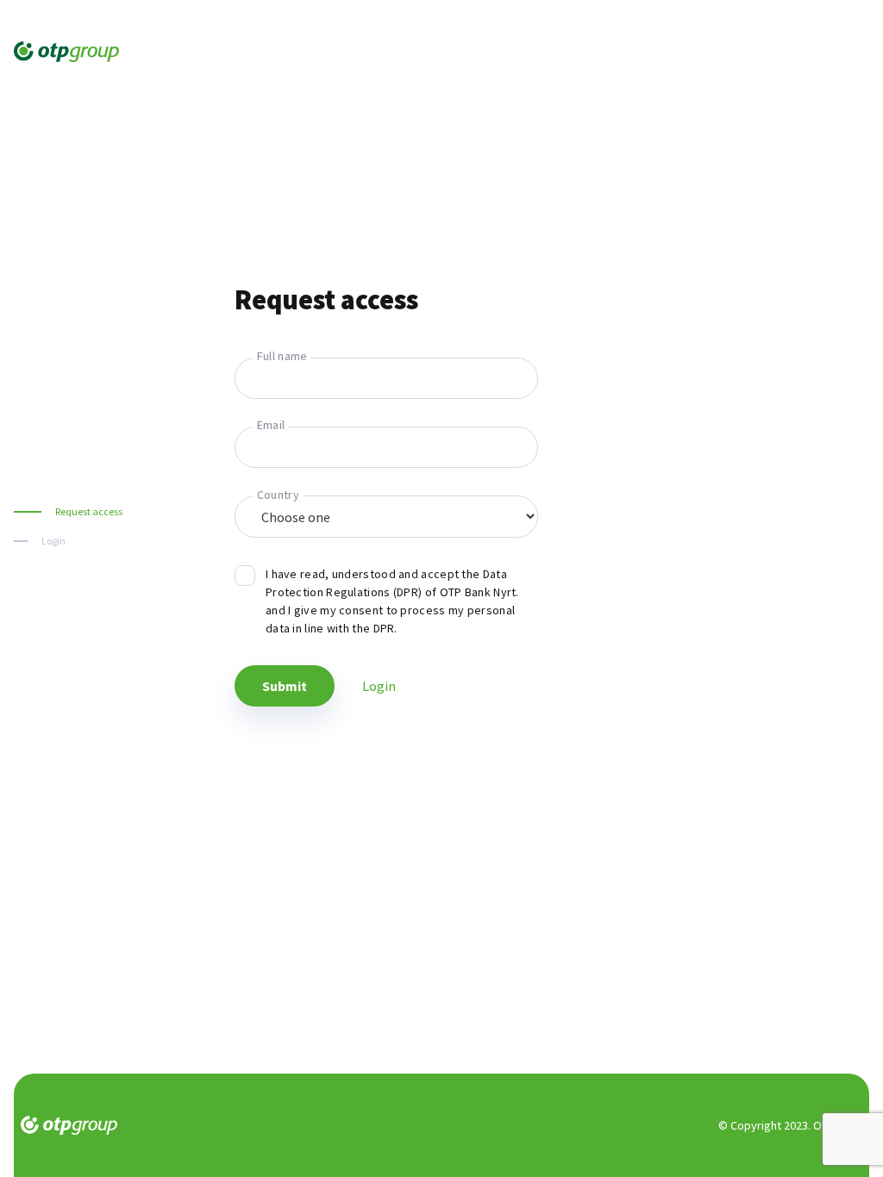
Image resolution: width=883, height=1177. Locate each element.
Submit (284, 685)
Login (53, 540)
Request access (88, 511)
